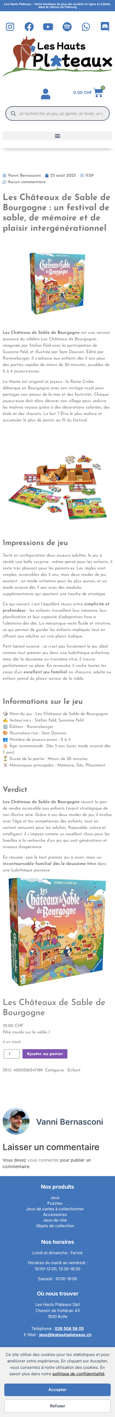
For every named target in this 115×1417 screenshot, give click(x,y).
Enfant (73, 1070)
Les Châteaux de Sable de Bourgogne (54, 1008)
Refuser (57, 1405)
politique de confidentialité (78, 1373)
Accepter (57, 1389)
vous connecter (43, 1160)
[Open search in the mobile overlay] (57, 113)
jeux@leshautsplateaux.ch (65, 1334)
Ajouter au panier (45, 1054)
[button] (57, 135)
